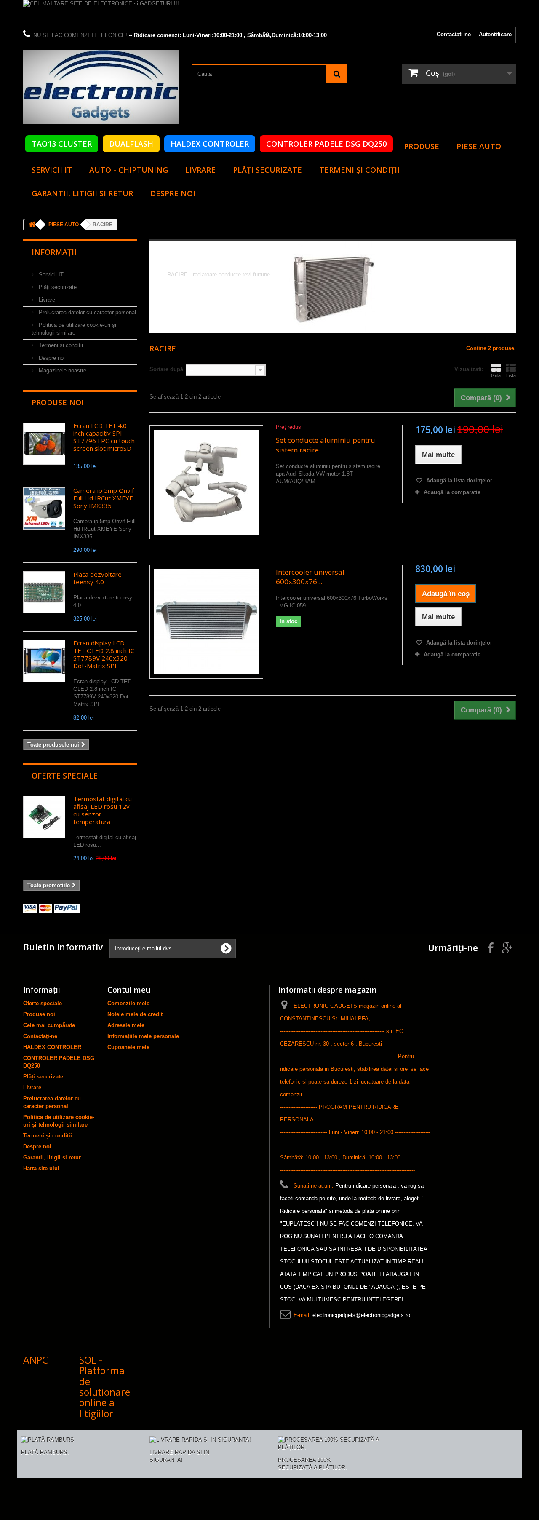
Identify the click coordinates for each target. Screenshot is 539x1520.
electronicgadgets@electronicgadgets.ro (361, 1315)
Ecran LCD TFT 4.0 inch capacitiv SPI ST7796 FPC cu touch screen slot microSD (104, 436)
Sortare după (166, 369)
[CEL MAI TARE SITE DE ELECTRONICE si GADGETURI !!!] (269, 13)
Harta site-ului (41, 1168)
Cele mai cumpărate (49, 1025)
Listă (511, 375)
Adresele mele (125, 1025)
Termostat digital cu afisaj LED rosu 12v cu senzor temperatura (102, 810)
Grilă (496, 375)
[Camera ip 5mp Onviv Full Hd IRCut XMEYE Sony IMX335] (44, 508)
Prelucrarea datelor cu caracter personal (86, 312)
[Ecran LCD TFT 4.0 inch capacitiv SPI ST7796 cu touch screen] (44, 444)
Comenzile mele (128, 1003)
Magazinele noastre (61, 370)
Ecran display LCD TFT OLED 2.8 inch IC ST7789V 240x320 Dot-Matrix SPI (103, 654)
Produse (421, 146)
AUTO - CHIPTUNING (128, 170)
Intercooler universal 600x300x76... (310, 576)
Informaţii (54, 252)
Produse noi (58, 402)
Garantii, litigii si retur (82, 193)
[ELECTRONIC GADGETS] (101, 87)
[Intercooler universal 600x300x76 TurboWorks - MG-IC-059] (206, 621)
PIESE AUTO (478, 146)
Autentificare (495, 34)
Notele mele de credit (135, 1014)
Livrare (200, 170)
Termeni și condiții (359, 170)
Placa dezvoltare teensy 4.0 (97, 578)
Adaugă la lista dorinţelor (458, 480)
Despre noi (172, 193)
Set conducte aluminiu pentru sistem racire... (325, 445)
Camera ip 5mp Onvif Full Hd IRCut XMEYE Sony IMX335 (103, 498)
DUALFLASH (131, 144)
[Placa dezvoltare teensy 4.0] (44, 592)
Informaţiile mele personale (143, 1036)
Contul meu (128, 990)
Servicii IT (52, 170)
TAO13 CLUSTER (62, 144)
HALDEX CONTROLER (210, 144)
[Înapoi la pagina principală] (32, 224)
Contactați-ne (454, 34)
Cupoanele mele (128, 1047)
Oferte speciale (65, 776)
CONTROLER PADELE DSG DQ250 (326, 144)
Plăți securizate (267, 170)
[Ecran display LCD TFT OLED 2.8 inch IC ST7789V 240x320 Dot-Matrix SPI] (44, 661)
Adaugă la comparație (452, 492)
